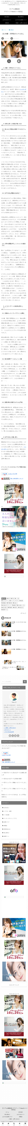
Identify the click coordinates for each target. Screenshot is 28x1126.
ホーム (7, 1112)
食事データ (5, 609)
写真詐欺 (10, 603)
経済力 (15, 607)
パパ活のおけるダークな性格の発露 (11, 778)
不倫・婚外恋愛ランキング (16, 478)
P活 (13, 598)
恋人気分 (5, 607)
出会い (15, 603)
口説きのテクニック (7, 605)
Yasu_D (14, 702)
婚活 (15, 605)
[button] (19, 61)
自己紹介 (21, 1112)
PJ (9, 598)
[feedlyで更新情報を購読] (15, 735)
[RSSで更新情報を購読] (18, 735)
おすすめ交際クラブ (7, 1116)
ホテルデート (5, 600)
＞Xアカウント (7, 729)
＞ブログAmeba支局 (9, 731)
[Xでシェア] (9, 61)
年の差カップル (21, 605)
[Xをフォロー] (12, 735)
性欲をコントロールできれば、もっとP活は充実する (14, 796)
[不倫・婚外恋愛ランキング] (5, 478)
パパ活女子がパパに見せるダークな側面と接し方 (14, 774)
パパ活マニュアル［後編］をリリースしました (14, 783)
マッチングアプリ (14, 600)
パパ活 (17, 598)
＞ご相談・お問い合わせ (10, 727)
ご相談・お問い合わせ (14, 1119)
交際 (22, 600)
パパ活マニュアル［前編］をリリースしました (14, 790)
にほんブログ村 (12, 473)
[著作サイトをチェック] (10, 735)
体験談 (4, 598)
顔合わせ (21, 607)
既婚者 (10, 607)
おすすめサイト (20, 1114)
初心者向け (7, 1114)
